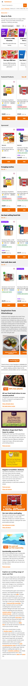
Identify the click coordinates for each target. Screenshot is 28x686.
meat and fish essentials (14, 603)
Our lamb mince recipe (8, 406)
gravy (23, 654)
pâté (17, 594)
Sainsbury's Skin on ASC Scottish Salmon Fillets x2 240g (8, 241)
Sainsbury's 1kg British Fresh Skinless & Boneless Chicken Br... (8, 101)
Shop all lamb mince (8, 404)
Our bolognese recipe (8, 525)
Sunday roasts (8, 631)
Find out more (6, 446)
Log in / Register (5, 8)
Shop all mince (6, 527)
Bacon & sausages (8, 26)
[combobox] (12, 5)
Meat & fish (4, 12)
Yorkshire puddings (13, 650)
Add (8, 118)
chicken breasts (6, 614)
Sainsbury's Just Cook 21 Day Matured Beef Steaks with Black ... (8, 288)
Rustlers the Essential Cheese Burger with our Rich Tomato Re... (8, 149)
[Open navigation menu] (2, 2)
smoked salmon (6, 612)
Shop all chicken (7, 489)
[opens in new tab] (14, 419)
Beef (18, 26)
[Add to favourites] (14, 82)
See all (3, 169)
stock (18, 654)
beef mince (18, 617)
